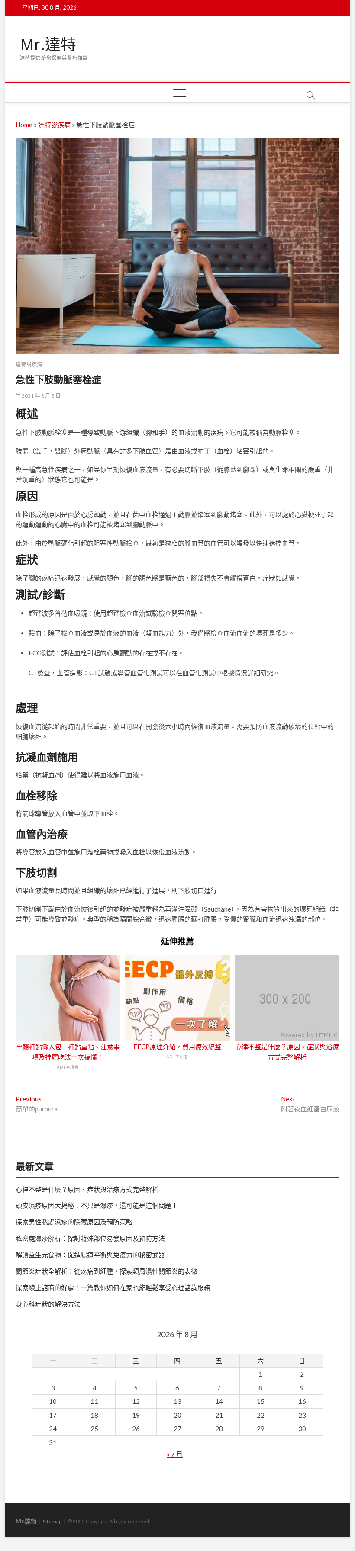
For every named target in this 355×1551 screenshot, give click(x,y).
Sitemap (52, 1521)
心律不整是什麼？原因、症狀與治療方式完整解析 (87, 1189)
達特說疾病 (54, 124)
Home (24, 124)
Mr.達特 (48, 44)
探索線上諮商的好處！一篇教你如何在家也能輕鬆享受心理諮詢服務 (113, 1287)
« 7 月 (175, 1454)
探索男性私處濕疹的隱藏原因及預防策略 (74, 1222)
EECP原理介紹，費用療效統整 (177, 1046)
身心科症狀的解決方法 (48, 1304)
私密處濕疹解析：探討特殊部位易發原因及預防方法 (90, 1238)
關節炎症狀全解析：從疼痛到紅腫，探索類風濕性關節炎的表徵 (106, 1271)
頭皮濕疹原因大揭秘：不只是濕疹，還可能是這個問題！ (97, 1205)
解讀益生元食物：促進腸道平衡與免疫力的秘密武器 (90, 1255)
